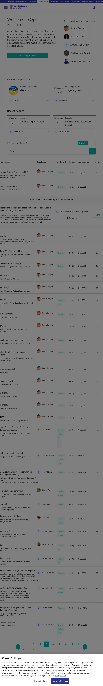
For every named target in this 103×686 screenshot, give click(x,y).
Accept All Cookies (60, 681)
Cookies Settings (40, 681)
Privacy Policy (60, 675)
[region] (51, 670)
